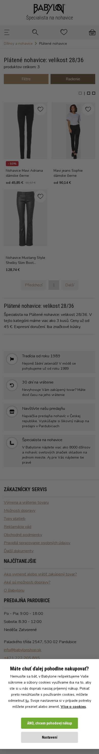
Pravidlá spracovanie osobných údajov (37, 543)
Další (69, 285)
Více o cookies (73, 706)
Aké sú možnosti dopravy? (27, 582)
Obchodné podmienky (23, 535)
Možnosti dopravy (19, 510)
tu (27, 700)
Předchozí (33, 285)
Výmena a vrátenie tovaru (26, 502)
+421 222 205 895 (22, 658)
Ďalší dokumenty (19, 551)
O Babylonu (14, 590)
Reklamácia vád (17, 527)
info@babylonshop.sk (22, 650)
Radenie (73, 79)
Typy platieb (14, 518)
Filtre (26, 79)
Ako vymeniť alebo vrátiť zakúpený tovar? (40, 574)
